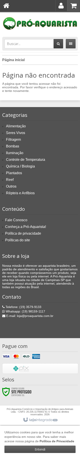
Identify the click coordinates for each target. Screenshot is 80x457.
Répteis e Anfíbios (20, 193)
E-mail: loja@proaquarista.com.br (29, 316)
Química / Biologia (20, 166)
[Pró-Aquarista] (40, 23)
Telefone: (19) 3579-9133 (23, 307)
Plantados (14, 173)
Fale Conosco (16, 220)
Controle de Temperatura (25, 159)
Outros (11, 186)
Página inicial (13, 60)
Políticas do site (17, 240)
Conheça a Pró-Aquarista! (25, 227)
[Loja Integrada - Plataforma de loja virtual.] (40, 420)
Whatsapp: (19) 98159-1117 (25, 311)
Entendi (40, 449)
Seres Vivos (15, 133)
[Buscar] (58, 43)
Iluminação (14, 153)
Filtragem (13, 139)
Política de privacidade (23, 233)
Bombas (12, 146)
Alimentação (16, 126)
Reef (10, 180)
